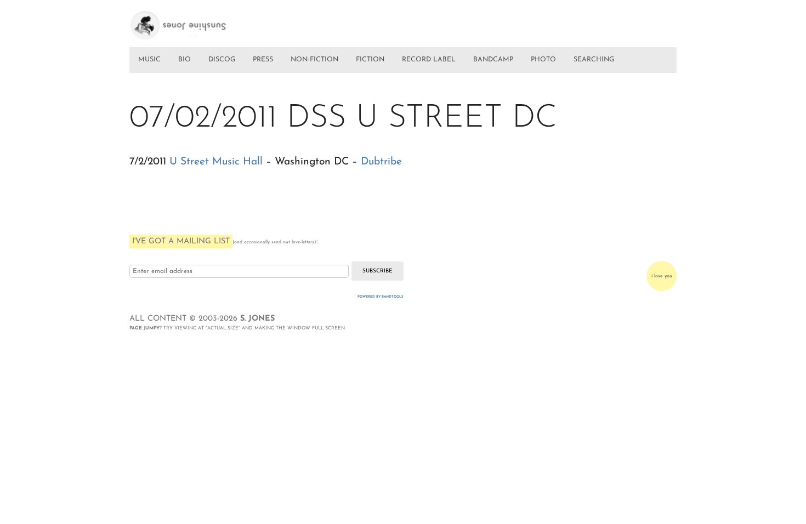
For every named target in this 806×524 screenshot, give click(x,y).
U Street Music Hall (216, 162)
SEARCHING (594, 59)
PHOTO (543, 59)
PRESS (263, 59)
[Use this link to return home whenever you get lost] (193, 21)
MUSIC (149, 59)
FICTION (370, 59)
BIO (184, 59)
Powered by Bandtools (380, 297)
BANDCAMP (493, 59)
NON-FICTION (314, 59)
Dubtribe (381, 162)
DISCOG (221, 59)
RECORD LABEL (429, 59)
